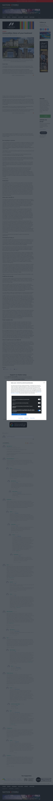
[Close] (44, 383)
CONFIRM (19, 414)
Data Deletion (20, 418)
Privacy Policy (32, 418)
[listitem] (26, 397)
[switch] (39, 399)
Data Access (26, 418)
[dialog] (26, 400)
